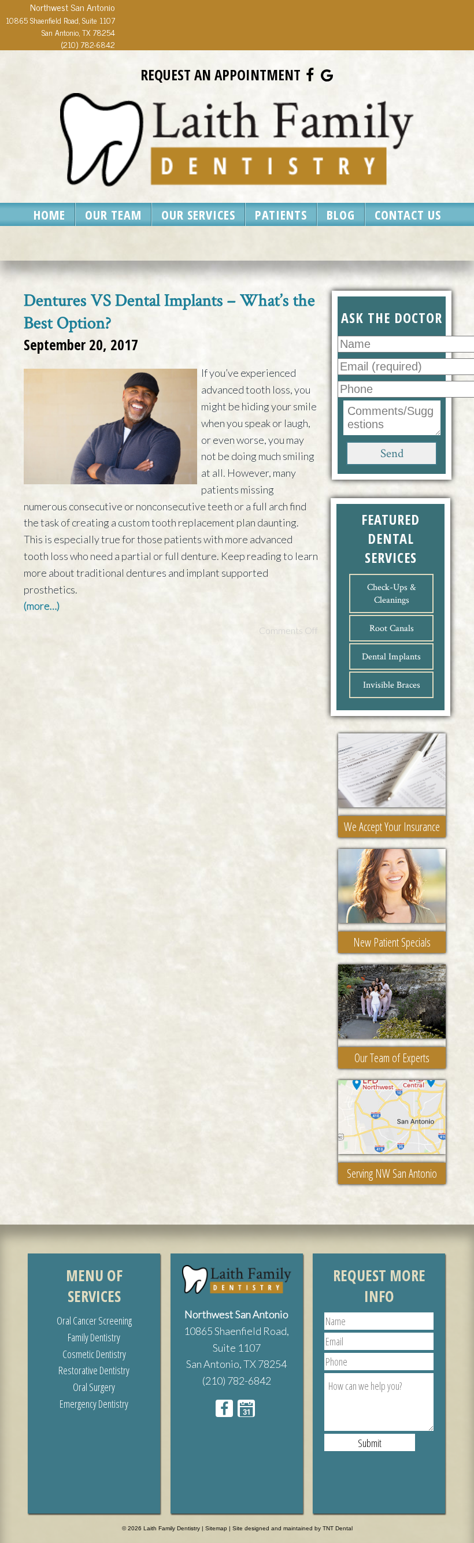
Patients (281, 214)
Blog (341, 214)
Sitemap (216, 1528)
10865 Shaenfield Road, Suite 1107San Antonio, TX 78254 (60, 26)
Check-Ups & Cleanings (391, 593)
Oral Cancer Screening (94, 1320)
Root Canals (391, 628)
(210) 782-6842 (88, 44)
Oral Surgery (94, 1387)
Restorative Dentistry (93, 1370)
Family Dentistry (94, 1337)
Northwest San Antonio (236, 1314)
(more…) (42, 605)
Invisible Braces (391, 684)
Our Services (198, 214)
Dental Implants (391, 656)
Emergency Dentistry (94, 1404)
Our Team (113, 214)
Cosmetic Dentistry (94, 1354)
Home (49, 214)
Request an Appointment (220, 74)
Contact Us (408, 214)
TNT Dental (338, 1528)
